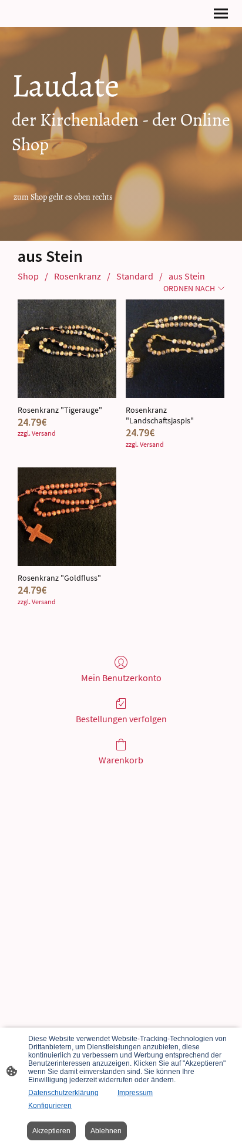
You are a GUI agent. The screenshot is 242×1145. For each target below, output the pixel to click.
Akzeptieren (51, 1131)
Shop (28, 276)
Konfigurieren (50, 1106)
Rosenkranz (77, 276)
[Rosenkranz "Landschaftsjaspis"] (175, 348)
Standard (134, 276)
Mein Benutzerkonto (121, 677)
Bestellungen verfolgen (121, 719)
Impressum (135, 1093)
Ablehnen (106, 1131)
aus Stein (187, 276)
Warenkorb (121, 760)
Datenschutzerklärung (63, 1093)
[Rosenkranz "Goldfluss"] (67, 516)
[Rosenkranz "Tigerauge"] (67, 348)
